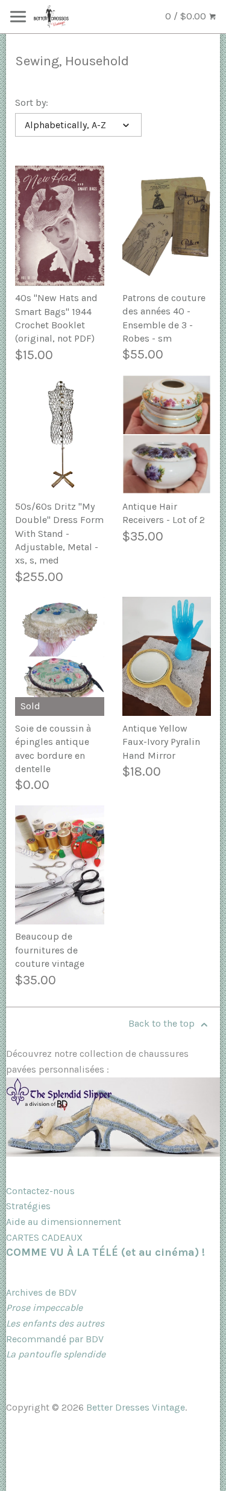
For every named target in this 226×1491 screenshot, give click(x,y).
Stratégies (28, 1206)
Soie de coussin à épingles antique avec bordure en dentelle (53, 749)
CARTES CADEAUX (44, 1237)
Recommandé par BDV (55, 1339)
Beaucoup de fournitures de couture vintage (49, 950)
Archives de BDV (41, 1292)
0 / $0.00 (187, 16)
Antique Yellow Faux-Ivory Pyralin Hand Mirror (161, 742)
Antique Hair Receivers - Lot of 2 (163, 513)
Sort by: (31, 102)
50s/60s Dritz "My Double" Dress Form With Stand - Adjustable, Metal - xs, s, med (59, 534)
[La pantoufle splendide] (113, 1153)
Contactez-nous (40, 1191)
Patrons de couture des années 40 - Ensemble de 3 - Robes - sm (164, 318)
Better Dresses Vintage (135, 1407)
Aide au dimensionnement (63, 1221)
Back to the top (162, 1023)
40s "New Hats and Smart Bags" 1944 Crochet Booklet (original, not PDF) (56, 318)
